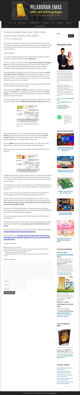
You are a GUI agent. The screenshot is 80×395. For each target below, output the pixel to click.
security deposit (8, 250)
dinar (6, 249)
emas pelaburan (23, 249)
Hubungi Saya (68, 22)
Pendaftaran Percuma (34, 22)
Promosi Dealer (46, 22)
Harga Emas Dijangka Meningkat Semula (16, 252)
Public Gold (45, 249)
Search (58, 33)
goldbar (33, 249)
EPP (29, 249)
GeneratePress (53, 393)
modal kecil (39, 249)
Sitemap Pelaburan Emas (40, 26)
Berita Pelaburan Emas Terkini (13, 247)
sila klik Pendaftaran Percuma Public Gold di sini (20, 231)
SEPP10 (15, 250)
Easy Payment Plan (13, 249)
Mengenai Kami (60, 22)
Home (10, 22)
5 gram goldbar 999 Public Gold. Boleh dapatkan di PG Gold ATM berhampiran (65, 149)
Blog (15, 22)
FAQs (52, 22)
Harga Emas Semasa (22, 22)
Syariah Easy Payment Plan (24, 250)
